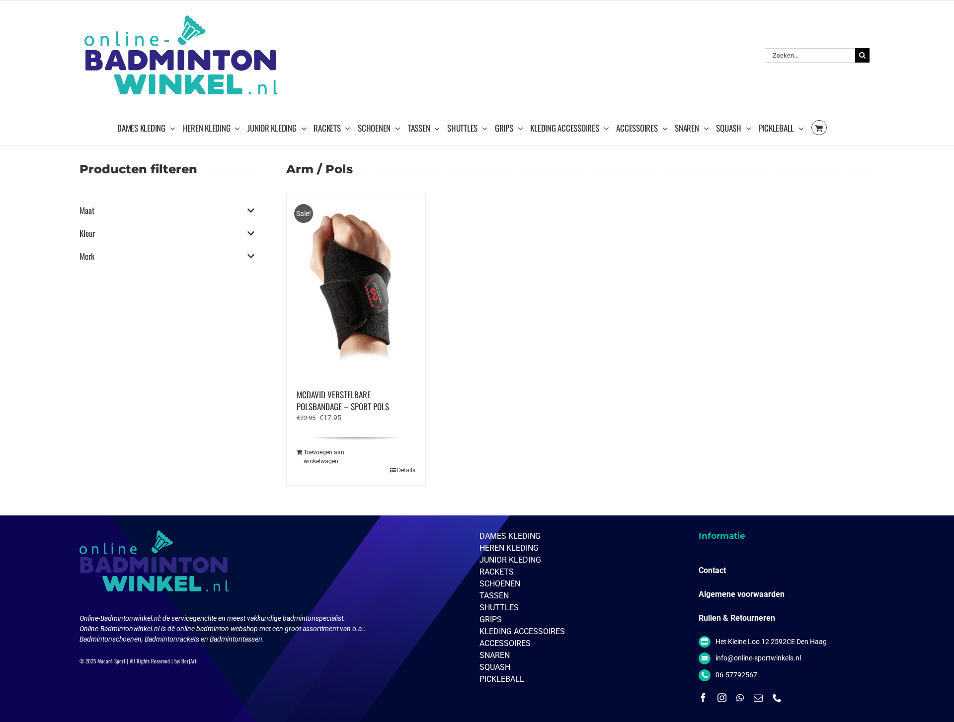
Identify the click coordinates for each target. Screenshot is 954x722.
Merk (87, 256)
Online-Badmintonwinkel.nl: (121, 618)
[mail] (758, 697)
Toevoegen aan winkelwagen (324, 457)
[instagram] (721, 697)
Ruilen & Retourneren (737, 618)
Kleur (87, 233)
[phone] (777, 697)
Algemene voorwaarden (742, 594)
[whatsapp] (740, 697)
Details (406, 470)
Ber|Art (188, 661)
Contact (712, 570)
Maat (87, 211)
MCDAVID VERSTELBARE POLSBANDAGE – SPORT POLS (343, 400)
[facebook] (703, 697)
